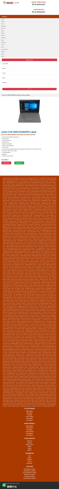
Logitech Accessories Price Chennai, (9, 334)
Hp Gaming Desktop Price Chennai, (39, 343)
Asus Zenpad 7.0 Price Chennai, (39, 221)
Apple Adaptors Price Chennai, (50, 198)
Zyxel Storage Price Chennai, (23, 373)
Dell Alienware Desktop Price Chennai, (16, 343)
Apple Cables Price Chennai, (37, 257)
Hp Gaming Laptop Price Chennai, (23, 306)
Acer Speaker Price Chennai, (32, 243)
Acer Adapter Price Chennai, (27, 200)
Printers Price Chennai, (37, 216)
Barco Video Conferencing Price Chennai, (49, 377)
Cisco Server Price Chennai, (11, 303)
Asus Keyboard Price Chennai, (30, 288)
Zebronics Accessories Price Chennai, (31, 246)
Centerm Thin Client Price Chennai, (38, 385)
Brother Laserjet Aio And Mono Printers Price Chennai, (31, 280)
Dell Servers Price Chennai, (43, 193)
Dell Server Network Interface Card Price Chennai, (47, 185)
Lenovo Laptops (29, 416)
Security (2, 44)
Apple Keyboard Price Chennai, (37, 255)
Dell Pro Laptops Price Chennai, (34, 367)
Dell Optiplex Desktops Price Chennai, (32, 193)
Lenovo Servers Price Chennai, (42, 206)
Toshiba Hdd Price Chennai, (44, 367)
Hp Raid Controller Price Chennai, (43, 246)
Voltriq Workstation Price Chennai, (9, 391)
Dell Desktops (29, 428)
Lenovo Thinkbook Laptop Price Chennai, (45, 342)
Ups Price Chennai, (41, 179)
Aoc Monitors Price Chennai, (24, 282)
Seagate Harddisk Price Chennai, (11, 307)
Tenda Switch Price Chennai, (51, 403)
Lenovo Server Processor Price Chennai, (28, 248)
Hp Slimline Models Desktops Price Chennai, (35, 207)
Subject (3, 77)
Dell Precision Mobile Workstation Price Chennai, (37, 194)
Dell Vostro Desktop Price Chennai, (19, 193)
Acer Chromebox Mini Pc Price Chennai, (13, 348)
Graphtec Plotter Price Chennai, (30, 391)
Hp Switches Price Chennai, (45, 187)
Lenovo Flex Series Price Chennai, (16, 325)
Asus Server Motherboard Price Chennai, (48, 406)
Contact (2, 56)
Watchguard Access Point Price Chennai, (21, 400)
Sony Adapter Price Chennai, (13, 203)
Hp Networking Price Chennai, (43, 240)
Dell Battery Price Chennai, (27, 195)
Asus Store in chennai (30, 476)
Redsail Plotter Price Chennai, (34, 400)
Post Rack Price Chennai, (52, 242)
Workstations (3, 26)
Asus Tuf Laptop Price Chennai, (42, 404)
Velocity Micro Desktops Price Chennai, (9, 397)
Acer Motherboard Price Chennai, (20, 243)
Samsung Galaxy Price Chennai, (47, 228)
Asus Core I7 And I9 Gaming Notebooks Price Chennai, (21, 236)
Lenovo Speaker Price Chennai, (33, 263)
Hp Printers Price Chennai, (45, 216)
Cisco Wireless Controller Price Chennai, (13, 261)
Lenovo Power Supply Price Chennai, (45, 263)
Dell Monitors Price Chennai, (12, 191)
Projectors (29, 441)
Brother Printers (29, 444)
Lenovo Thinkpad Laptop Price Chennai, (20, 219)
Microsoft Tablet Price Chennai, (43, 276)
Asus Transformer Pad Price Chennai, (43, 219)
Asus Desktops (29, 433)
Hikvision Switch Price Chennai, (20, 361)
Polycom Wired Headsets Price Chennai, (49, 348)
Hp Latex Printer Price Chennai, (28, 325)
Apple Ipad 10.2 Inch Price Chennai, (12, 277)
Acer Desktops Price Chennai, (31, 206)
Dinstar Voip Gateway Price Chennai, (9, 353)
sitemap (18, 483)
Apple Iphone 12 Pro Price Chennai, (50, 333)
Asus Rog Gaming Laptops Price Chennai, (10, 224)
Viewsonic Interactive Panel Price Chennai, (10, 379)
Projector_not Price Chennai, (13, 237)
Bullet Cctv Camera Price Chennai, (24, 358)
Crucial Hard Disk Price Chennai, (16, 362)
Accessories (3, 37)
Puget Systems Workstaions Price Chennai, (47, 394)
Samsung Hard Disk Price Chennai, (8, 361)
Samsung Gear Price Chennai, (19, 286)
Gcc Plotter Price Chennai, (41, 391)
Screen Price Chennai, (41, 301)
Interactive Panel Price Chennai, (8, 377)
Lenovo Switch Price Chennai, (34, 324)
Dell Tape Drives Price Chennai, (23, 187)
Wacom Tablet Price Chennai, (45, 331)
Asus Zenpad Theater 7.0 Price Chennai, (16, 221)
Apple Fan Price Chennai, (46, 255)
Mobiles (29, 446)
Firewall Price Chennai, (34, 309)
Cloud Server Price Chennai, (44, 315)
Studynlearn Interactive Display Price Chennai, (10, 389)
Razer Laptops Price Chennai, (51, 395)
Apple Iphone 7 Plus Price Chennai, (43, 266)
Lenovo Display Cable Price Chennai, (9, 260)
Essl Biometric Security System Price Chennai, (20, 367)
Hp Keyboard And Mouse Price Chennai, (19, 231)
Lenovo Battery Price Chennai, (13, 201)
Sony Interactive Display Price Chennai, (13, 380)
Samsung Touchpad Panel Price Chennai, (9, 240)
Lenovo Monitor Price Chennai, (45, 291)
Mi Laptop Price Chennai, (10, 331)
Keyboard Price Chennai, (10, 246)
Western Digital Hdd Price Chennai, (37, 251)
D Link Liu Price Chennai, (46, 273)
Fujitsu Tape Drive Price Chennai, (50, 380)
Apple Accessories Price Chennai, (14, 198)
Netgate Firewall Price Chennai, (40, 403)
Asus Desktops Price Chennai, (27, 216)
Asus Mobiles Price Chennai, (29, 286)
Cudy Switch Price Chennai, (21, 404)
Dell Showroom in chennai (29, 471)
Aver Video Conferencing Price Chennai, (38, 379)
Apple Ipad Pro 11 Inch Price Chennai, (21, 267)
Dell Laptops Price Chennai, (33, 179)
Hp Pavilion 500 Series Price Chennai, (49, 207)
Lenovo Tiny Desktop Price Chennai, (50, 188)
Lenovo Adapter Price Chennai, (24, 201)
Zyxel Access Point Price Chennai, (33, 383)
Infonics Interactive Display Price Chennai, (49, 388)
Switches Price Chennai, (20, 355)
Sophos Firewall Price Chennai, (51, 398)
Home (29, 456)
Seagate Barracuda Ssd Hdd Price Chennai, (15, 249)
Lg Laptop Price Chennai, (21, 397)
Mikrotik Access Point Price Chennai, (18, 386)
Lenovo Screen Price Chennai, (48, 261)
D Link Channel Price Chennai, (19, 328)
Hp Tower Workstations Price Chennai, (40, 209)
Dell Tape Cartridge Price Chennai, (9, 322)
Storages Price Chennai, (30, 227)
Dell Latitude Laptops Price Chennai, (20, 190)
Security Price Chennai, (45, 356)
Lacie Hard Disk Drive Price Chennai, (32, 303)
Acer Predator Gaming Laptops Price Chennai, (19, 345)
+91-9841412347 (39, 4)
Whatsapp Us (19, 163)
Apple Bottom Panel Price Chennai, (26, 257)
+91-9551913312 (39, 12)
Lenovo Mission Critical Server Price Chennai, (20, 263)
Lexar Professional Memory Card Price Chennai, (21, 252)
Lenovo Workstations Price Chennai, (24, 191)
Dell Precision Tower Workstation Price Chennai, (33, 289)
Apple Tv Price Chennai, (10, 267)
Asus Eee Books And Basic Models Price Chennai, (11, 222)
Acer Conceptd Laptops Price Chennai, (33, 345)
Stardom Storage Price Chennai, (30, 310)
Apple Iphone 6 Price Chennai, (51, 264)
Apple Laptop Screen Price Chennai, (37, 261)
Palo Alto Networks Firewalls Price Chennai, (45, 368)
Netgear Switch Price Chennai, (36, 362)
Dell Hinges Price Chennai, (16, 215)
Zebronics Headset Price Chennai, (47, 237)
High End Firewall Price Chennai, (11, 312)
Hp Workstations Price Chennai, (28, 209)
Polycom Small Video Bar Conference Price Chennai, (42, 349)
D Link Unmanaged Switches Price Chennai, (42, 269)
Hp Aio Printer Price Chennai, (51, 313)
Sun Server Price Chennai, (20, 330)
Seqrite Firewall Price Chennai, (11, 371)
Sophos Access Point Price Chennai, (29, 398)
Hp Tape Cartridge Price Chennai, (50, 321)
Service (2, 47)
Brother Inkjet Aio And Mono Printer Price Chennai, (14, 280)
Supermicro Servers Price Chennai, (40, 395)
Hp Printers (29, 443)
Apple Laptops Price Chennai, (8, 210)
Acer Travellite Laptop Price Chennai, (23, 356)
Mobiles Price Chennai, (37, 283)
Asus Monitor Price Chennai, (33, 277)
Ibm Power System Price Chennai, (18, 337)
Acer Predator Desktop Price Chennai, (33, 294)
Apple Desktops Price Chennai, (11, 297)
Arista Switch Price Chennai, (11, 374)
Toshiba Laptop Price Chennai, (41, 336)
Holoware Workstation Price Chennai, (31, 337)
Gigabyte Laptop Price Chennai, (31, 397)
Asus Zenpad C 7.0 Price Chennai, (50, 221)
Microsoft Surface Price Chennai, (32, 225)
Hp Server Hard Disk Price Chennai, (38, 245)
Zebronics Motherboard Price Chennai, (34, 237)
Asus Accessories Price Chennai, (50, 282)
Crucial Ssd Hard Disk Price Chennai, (14, 352)
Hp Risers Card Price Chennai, (20, 246)
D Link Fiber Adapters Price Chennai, (22, 273)
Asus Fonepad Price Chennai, (49, 286)
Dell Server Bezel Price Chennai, (33, 184)
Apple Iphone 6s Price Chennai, (8, 266)
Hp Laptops (29, 415)
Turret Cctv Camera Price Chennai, (47, 362)
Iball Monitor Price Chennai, (33, 392)
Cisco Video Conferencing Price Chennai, (22, 382)
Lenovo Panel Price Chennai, (51, 258)
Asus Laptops (29, 418)
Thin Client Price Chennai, (44, 383)
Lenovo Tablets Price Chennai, (24, 213)
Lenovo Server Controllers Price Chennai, (31, 242)
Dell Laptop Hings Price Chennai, (27, 215)
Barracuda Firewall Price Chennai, (30, 370)
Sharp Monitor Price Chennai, (44, 392)
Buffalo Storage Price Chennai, (13, 373)
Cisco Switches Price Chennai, (21, 303)
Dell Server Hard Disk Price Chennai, (50, 182)
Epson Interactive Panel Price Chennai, (23, 401)
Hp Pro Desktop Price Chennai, (28, 343)
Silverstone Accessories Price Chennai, (12, 339)
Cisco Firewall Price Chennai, (46, 312)
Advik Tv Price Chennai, (51, 309)
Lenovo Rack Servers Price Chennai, (12, 207)
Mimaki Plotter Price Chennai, (20, 391)
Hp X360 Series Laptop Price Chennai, (9, 206)
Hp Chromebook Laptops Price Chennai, (17, 272)
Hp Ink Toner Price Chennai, (16, 239)
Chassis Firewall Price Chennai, (41, 310)
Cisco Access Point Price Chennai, (20, 233)
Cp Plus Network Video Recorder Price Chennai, (19, 365)
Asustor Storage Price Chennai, (21, 368)
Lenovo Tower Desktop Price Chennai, (37, 188)
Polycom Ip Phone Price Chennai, (8, 403)
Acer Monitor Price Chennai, (47, 236)
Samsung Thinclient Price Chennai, (12, 385)
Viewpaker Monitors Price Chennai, (12, 213)
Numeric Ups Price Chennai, (23, 276)
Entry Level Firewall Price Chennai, (35, 312)
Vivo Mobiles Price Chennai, (46, 283)
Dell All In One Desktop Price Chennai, (36, 236)
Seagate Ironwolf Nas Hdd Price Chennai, (42, 254)
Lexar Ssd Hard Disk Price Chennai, (29, 254)
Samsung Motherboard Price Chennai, (41, 295)
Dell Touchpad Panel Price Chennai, (39, 215)
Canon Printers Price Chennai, (23, 315)
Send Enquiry (6, 163)
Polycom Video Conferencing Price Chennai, (22, 291)
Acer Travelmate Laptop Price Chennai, (39, 322)
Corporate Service (4, 49)
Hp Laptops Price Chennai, (23, 179)
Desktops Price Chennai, (17, 212)
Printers (2, 30)
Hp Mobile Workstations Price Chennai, (45, 277)
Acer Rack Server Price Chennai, (33, 315)
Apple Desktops (29, 426)
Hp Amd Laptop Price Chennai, (45, 270)
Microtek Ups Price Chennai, (16, 319)
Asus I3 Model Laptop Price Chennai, (25, 222)
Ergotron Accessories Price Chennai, (39, 321)
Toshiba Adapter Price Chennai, (46, 203)
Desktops (3, 21)
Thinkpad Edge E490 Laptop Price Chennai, (13, 181)
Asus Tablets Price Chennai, (31, 219)
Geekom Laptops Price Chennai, (29, 403)
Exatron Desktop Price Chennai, (31, 404)
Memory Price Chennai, (22, 350)
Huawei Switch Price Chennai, (21, 374)
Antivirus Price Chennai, (12, 355)
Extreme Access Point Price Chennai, (9, 383)
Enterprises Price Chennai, (31, 297)
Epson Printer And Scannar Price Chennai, (10, 315)
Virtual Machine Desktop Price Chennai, (17, 310)
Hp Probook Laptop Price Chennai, (38, 204)
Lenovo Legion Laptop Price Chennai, (46, 324)
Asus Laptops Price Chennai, (37, 218)
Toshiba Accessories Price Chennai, (24, 203)
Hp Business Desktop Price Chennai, (31, 264)
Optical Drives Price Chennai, (22, 307)
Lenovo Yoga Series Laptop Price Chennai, (46, 230)
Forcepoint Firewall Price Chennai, (42, 370)
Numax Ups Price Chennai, (19, 403)
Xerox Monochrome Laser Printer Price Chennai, (28, 301)
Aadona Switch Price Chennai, (44, 373)
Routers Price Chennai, (42, 359)
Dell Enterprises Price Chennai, (51, 297)
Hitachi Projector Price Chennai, (13, 301)
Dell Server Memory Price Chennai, (22, 184)
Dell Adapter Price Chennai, (17, 195)
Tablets (2, 40)
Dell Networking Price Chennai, (13, 309)
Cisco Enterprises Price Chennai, (31, 233)
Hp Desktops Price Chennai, (23, 207)
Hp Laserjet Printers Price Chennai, (26, 218)
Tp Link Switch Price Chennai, (30, 355)
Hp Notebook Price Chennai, (42, 328)
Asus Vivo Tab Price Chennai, (39, 286)
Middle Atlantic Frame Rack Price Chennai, (18, 225)
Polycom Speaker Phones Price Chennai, (27, 349)
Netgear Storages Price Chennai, (45, 300)
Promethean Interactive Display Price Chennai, (27, 380)
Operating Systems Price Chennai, (32, 353)
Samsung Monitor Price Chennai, (35, 212)
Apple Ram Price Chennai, (26, 362)
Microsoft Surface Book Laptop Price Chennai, (13, 333)
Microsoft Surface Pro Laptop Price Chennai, (41, 181)
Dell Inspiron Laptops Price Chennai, (26, 318)
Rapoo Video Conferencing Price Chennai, (35, 377)
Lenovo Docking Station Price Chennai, (22, 260)
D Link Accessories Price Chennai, (28, 269)
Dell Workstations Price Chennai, (23, 194)
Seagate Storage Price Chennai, (22, 371)
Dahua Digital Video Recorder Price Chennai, (40, 364)
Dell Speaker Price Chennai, (42, 242)
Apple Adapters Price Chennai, (47, 200)
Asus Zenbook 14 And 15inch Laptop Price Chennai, (36, 285)
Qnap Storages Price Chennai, (34, 300)
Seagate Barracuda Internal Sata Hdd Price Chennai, (23, 251)
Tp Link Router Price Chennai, (51, 359)
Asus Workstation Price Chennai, (34, 394)
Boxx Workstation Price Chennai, (11, 394)
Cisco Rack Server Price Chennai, (45, 307)
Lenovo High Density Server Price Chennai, (19, 227)
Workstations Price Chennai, (15, 321)
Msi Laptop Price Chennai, (43, 306)
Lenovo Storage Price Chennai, (44, 298)
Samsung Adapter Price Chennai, (25, 198)
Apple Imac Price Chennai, (27, 210)
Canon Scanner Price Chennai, (18, 295)
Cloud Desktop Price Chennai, (36, 319)
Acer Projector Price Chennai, (23, 237)
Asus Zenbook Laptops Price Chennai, (50, 222)
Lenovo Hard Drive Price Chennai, (18, 274)
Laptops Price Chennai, (42, 309)
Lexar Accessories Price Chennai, (35, 252)
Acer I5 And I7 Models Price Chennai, (45, 234)
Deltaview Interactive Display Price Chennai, (33, 388)
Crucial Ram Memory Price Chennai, (33, 350)
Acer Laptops (29, 420)
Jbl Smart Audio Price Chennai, (40, 249)
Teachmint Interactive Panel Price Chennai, (38, 401)
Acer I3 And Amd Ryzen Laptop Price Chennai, (31, 234)
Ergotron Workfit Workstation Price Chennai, (46, 303)
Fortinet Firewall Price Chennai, (45, 178)
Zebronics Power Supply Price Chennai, (49, 227)
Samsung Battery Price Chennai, (35, 201)
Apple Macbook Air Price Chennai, (48, 210)
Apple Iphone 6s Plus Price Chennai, (20, 266)
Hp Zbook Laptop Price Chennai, (51, 343)
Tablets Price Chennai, (50, 195)
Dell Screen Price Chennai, (50, 215)
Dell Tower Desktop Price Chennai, (26, 406)
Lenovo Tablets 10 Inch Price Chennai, (44, 225)
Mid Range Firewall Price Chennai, (23, 312)
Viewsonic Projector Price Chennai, (44, 304)
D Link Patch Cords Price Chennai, (42, 272)
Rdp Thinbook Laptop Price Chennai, (27, 181)
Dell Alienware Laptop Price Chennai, (33, 190)
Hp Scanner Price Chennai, (51, 209)
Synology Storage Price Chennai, (13, 318)
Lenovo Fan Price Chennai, (34, 260)
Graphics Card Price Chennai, (8, 178)
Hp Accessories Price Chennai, (36, 197)
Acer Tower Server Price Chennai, (8, 233)
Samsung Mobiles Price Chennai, (50, 285)
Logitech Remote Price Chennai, (43, 334)
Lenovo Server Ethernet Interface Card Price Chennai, (15, 242)
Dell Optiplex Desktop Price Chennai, (45, 190)
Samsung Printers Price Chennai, (22, 224)
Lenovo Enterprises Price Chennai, (8, 298)
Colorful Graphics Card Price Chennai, (33, 178)
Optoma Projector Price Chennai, (48, 358)
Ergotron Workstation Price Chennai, (27, 321)
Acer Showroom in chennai (29, 478)
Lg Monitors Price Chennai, (44, 279)
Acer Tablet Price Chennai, (25, 348)
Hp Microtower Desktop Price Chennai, (31, 328)
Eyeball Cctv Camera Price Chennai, (36, 358)
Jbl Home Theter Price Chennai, (51, 249)
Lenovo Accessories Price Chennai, (16, 200)
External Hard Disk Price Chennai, (50, 355)
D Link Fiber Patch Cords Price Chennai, (35, 273)
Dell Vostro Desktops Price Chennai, (36, 191)
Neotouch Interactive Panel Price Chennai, (45, 397)
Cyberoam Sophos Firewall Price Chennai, (15, 313)
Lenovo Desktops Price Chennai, (13, 204)
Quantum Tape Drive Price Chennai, (9, 382)
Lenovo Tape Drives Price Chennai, (20, 298)
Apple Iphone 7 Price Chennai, (31, 266)
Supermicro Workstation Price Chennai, (21, 392)
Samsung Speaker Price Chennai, (28, 313)
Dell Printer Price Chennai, (7, 345)
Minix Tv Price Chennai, (15, 282)
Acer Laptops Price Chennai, (21, 206)
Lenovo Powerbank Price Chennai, (30, 274)
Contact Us (29, 459)
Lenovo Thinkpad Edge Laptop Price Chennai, (37, 282)
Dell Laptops (29, 413)
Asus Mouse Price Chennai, (40, 288)
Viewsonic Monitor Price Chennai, (17, 304)
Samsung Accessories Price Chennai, (38, 198)
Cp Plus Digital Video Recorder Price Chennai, (24, 364)
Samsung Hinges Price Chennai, (28, 295)
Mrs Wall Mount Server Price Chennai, (33, 307)
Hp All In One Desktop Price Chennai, (18, 264)
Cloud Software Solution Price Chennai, (12, 316)
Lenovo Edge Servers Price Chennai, (36, 348)
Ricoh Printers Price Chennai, (33, 342)
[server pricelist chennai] (13, 486)
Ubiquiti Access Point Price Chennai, (50, 382)
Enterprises (3, 28)
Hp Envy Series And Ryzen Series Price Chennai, (23, 322)
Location (3, 73)
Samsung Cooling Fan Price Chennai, (39, 239)
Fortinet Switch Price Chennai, (24, 376)
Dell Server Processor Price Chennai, (9, 184)
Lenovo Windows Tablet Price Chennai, (9, 228)
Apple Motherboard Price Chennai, (48, 257)
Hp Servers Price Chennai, (15, 197)
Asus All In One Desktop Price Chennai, (17, 288)
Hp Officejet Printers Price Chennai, (14, 218)
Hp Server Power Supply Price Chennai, (43, 330)
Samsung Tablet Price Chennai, (8, 286)
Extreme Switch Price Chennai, (32, 374)
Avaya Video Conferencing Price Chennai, (24, 379)
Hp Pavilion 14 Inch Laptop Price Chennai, (35, 267)
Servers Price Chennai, (25, 212)
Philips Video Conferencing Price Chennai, (36, 376)
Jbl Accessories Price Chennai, (20, 289)
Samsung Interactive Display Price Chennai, (45, 353)
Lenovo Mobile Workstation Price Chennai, (32, 331)
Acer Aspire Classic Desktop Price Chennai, (37, 346)
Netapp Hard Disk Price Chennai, (39, 333)
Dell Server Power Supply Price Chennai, (17, 185)
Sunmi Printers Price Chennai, (40, 355)
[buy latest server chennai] (16, 486)
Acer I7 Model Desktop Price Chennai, (20, 294)
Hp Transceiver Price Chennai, (26, 188)
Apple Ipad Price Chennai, (34, 213)
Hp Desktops (29, 430)
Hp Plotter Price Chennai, (41, 264)
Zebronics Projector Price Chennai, (35, 356)
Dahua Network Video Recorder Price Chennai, (35, 365)
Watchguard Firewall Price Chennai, (40, 313)
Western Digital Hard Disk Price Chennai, (9, 356)
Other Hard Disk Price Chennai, (31, 336)
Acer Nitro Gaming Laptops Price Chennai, (47, 345)
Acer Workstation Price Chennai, (43, 337)
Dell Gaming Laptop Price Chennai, (27, 333)
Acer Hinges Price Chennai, (33, 240)
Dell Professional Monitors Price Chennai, (49, 327)
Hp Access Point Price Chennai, (47, 267)
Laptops (2, 19)
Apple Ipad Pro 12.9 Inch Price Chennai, (47, 213)
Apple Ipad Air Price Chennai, (46, 316)
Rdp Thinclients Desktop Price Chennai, (12, 255)
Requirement (4, 82)
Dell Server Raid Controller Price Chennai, (31, 185)
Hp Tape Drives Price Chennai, (23, 277)
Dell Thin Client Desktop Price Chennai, (39, 195)
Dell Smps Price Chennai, (32, 276)
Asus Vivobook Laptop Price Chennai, (21, 285)
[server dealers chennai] (8, 486)
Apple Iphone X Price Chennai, (23, 300)
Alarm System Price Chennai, (48, 365)
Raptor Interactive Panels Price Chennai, (32, 361)
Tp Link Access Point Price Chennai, (9, 342)
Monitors (2, 35)
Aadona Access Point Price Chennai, (50, 376)
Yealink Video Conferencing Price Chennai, (37, 382)
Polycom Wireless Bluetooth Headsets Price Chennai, (11, 349)
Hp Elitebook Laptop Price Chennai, (50, 204)
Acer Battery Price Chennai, (36, 200)
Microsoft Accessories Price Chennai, (32, 279)
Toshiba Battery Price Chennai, (35, 203)
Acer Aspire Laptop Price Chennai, (12, 327)
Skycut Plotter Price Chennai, (44, 400)
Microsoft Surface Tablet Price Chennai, (19, 230)
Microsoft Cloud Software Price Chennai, (35, 228)
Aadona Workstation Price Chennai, (9, 392)
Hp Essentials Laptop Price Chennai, (45, 350)
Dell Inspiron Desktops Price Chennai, (48, 191)
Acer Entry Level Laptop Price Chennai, (16, 234)
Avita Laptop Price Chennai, (8, 337)
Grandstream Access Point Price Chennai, (44, 386)
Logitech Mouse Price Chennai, (21, 334)
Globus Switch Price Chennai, (51, 401)
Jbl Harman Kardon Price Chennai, (8, 251)
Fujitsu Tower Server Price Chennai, (28, 395)
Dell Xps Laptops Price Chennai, (8, 190)
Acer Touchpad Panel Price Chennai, (43, 243)
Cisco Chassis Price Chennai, (32, 334)
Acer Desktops (29, 435)
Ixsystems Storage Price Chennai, (43, 371)
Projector (3, 33)
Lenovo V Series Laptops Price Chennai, (15, 269)
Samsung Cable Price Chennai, (51, 239)
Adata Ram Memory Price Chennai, (31, 359)
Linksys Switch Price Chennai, (41, 398)
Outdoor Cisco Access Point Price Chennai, (45, 233)
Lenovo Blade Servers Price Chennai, (47, 294)
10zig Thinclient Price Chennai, (49, 385)
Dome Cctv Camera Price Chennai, (12, 358)
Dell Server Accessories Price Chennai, (37, 182)
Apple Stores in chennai (29, 474)
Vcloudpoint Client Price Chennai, (22, 228)
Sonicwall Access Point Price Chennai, (9, 404)
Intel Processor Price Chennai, (20, 336)
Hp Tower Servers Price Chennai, (25, 197)
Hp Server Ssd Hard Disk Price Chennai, (25, 245)
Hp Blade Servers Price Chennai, (36, 327)
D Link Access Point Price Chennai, (22, 270)
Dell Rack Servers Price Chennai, (11, 194)
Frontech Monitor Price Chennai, (50, 389)
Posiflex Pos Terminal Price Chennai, (40, 325)
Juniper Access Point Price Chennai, (21, 383)
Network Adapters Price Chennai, (36, 352)
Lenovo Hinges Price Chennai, (44, 260)
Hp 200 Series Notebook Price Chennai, (25, 204)
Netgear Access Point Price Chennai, (21, 342)
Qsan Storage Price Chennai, (13, 376)
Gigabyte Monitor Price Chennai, (22, 394)
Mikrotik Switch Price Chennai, (32, 368)
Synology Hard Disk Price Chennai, (19, 359)
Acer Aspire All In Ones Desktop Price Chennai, (22, 346)
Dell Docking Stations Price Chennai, (26, 340)
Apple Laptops (29, 411)
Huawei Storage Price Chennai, (8, 400)
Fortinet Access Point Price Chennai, (30, 386)
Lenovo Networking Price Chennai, (24, 309)
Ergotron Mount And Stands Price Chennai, (30, 304)
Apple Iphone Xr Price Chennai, (36, 316)
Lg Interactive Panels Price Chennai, (14, 257)
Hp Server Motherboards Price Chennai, (24, 327)
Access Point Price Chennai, (51, 340)
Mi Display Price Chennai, (20, 331)
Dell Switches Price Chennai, (41, 274)
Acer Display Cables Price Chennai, (22, 240)
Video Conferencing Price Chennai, (8, 291)
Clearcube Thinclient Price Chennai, (25, 385)
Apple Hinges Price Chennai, (29, 258)
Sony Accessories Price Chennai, (46, 201)
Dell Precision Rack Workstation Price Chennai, (48, 289)
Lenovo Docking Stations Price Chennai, (39, 340)
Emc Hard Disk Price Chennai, (11, 330)
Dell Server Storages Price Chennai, (46, 184)
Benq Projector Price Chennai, (28, 283)
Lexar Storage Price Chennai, (48, 318)
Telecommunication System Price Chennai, (49, 352)
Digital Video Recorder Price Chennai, (45, 361)
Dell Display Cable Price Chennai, (12, 276)
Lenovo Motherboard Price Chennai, (25, 255)
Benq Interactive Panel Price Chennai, (20, 377)
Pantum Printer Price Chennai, (51, 336)
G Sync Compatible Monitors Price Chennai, (43, 248)
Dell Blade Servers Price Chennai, (8, 328)
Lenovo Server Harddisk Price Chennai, (12, 245)
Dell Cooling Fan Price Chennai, (34, 187)
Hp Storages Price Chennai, (15, 188)
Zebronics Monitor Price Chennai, (8, 243)
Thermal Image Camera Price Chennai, (47, 280)
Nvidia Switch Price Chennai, (11, 368)
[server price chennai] (11, 486)
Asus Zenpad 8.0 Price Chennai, (28, 221)
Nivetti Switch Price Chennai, (11, 401)
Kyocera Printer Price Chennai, (13, 350)
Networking (3, 42)
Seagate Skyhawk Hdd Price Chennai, (29, 249)
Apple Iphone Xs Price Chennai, (25, 316)
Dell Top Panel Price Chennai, (37, 318)
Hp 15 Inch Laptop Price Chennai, (11, 306)
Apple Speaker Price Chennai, (19, 258)
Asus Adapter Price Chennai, (17, 283)
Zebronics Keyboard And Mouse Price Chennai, (14, 248)
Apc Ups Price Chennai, (45, 212)
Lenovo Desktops (29, 431)
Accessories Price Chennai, (50, 194)
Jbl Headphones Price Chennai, (49, 251)
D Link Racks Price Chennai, (11, 273)
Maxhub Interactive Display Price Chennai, (18, 388)
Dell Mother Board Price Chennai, (16, 216)
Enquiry (2, 54)
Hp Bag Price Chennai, (51, 292)
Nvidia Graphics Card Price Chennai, (20, 178)
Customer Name (5, 63)
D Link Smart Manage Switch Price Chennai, (29, 292)
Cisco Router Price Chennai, (25, 261)
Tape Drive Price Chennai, (40, 380)
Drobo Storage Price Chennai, (34, 373)
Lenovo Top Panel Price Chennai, (40, 258)
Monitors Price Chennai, (15, 179)
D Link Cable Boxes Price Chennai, (30, 272)
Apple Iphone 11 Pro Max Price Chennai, (15, 292)
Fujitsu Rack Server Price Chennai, (16, 395)
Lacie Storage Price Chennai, (46, 252)
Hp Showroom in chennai (29, 469)
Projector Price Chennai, (26, 319)
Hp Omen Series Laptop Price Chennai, (24, 182)
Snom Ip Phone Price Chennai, (21, 353)
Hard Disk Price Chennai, (39, 227)
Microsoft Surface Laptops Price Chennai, (19, 279)
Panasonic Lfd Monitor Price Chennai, (17, 254)
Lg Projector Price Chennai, (21, 297)
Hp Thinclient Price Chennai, (42, 292)
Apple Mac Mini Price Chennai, (37, 210)
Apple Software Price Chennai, (27, 239)
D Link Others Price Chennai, (11, 270)
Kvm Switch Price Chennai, (10, 336)
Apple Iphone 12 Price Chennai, (11, 324)
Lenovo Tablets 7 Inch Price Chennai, (34, 224)
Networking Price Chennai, (25, 352)
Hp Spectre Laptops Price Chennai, (34, 270)
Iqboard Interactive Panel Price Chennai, (25, 389)
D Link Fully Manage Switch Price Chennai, (34, 231)
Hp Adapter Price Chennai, (46, 197)
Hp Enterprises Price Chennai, (41, 297)
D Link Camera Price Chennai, (46, 319)
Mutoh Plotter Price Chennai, (51, 391)
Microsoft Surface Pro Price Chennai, (33, 230)
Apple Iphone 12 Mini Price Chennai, (23, 324)
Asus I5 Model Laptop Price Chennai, (37, 222)
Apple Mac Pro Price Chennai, (18, 210)
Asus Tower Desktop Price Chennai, (48, 218)
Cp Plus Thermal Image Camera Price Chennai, (48, 231)
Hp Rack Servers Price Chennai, (16, 209)
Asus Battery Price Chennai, (7, 283)
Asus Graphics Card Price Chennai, (8, 289)
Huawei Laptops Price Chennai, (18, 398)
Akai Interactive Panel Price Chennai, (39, 389)
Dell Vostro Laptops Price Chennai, (12, 182)
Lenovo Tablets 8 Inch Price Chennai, (47, 224)
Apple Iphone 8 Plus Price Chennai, (12, 300)
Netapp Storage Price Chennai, (33, 371)
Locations (3, 51)
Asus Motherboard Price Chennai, (50, 288)
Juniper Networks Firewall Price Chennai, (18, 370)
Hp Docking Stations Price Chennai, (14, 340)
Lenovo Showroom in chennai (29, 473)
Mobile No (4, 68)
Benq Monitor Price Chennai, (34, 291)
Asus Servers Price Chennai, (36, 406)
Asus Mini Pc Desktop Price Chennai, (14, 406)
